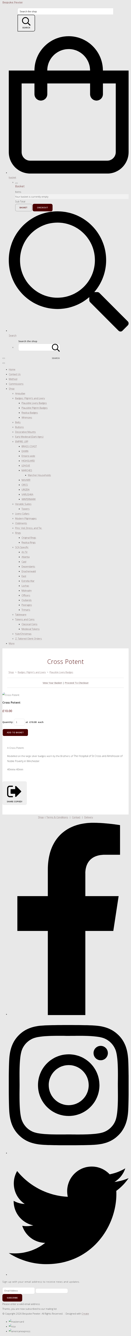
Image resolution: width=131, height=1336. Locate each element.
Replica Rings (29, 542)
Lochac (25, 585)
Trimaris (26, 609)
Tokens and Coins (25, 619)
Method (13, 379)
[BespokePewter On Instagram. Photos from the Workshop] (69, 1152)
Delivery (88, 817)
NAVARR (26, 479)
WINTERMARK (29, 499)
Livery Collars (22, 513)
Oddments (21, 523)
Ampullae (20, 393)
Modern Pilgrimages (26, 518)
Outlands (27, 600)
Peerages (27, 604)
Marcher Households (39, 475)
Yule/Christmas (23, 633)
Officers (26, 595)
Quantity (7, 722)
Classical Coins (29, 624)
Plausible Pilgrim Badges (35, 407)
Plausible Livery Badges (34, 403)
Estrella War (28, 580)
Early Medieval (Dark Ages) (29, 436)
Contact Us (15, 374)
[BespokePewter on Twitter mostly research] (69, 1274)
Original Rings (29, 537)
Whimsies (27, 417)
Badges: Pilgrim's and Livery (30, 398)
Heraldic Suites (23, 504)
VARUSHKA (27, 494)
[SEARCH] (56, 347)
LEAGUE (26, 465)
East (24, 576)
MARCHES (27, 470)
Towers (26, 508)
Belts (18, 422)
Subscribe (12, 1297)
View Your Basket (52, 682)
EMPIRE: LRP (21, 441)
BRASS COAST (29, 446)
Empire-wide (28, 455)
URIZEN (25, 489)
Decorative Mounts (25, 431)
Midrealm (27, 590)
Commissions (16, 383)
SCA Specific (21, 547)
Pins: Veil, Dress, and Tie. (28, 528)
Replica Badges (30, 412)
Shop (12, 388)
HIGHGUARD (28, 460)
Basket (23, 207)
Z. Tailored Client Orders (28, 638)
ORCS (25, 484)
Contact (76, 817)
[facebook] (69, 1014)
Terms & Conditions (57, 817)
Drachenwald (29, 571)
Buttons (19, 427)
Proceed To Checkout (77, 682)
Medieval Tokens (31, 629)
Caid (24, 561)
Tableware (20, 614)
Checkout (42, 207)
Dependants (28, 566)
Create (85, 1313)
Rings (18, 532)
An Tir (25, 552)
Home (12, 369)
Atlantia (26, 556)
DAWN (25, 451)
